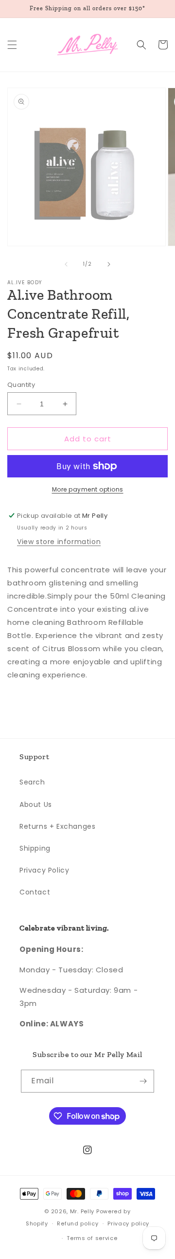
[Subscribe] (143, 1081)
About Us (35, 804)
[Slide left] (66, 264)
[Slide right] (109, 264)
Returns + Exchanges (57, 826)
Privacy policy (128, 1223)
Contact (34, 892)
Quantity (21, 384)
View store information (59, 542)
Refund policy (77, 1223)
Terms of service (92, 1238)
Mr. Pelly (82, 1211)
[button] (12, 44)
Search (32, 782)
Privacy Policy (44, 870)
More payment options (87, 489)
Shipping (35, 848)
